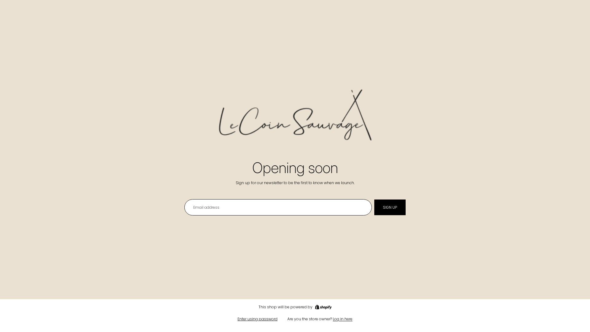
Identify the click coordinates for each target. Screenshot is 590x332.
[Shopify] (323, 307)
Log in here (342, 319)
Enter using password (257, 319)
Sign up (390, 207)
